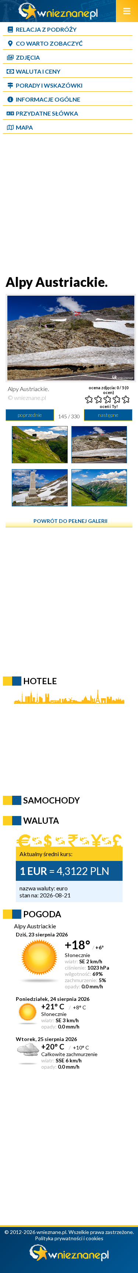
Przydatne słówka (47, 113)
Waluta (41, 820)
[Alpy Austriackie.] (39, 461)
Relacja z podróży (46, 29)
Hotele (40, 681)
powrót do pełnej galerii (70, 521)
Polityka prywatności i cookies (69, 1238)
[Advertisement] (69, 205)
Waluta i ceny (38, 71)
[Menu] (127, 11)
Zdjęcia (28, 57)
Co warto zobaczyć (49, 43)
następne (108, 415)
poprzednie (30, 415)
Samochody (51, 800)
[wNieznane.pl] (58, 17)
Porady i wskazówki (49, 85)
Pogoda (42, 914)
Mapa (24, 127)
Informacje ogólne (48, 99)
